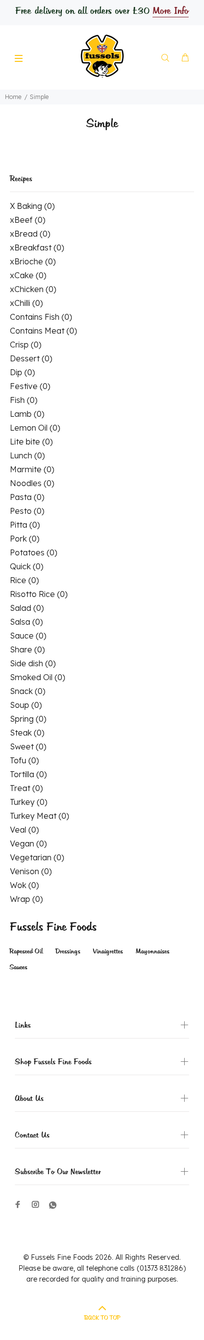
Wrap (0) (26, 898)
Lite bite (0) (31, 442)
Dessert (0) (31, 358)
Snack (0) (28, 691)
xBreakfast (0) (37, 247)
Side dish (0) (33, 663)
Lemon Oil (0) (35, 428)
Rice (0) (24, 580)
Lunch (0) (27, 455)
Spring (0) (28, 719)
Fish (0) (24, 400)
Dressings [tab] (67, 951)
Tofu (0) (24, 760)
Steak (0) (27, 733)
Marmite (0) (32, 469)
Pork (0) (25, 539)
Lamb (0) (27, 414)
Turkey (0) (29, 802)
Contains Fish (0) (41, 317)
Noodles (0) (32, 483)
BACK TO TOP (102, 1318)
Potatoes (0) (33, 552)
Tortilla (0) (28, 774)
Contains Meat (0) (43, 331)
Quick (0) (27, 566)
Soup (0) (26, 705)
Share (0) (27, 649)
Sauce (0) (28, 636)
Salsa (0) (26, 622)
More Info (170, 11)
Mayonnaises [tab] (152, 951)
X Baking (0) (32, 206)
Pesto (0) (27, 511)
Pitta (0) (25, 525)
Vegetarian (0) (37, 857)
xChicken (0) (33, 289)
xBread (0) (30, 234)
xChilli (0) (26, 303)
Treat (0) (26, 788)
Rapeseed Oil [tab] (26, 951)
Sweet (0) (28, 746)
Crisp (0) (26, 344)
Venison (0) (31, 871)
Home (13, 96)
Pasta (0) (27, 497)
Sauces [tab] (18, 967)
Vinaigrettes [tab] (108, 951)
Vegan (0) (28, 843)
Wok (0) (24, 885)
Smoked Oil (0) (37, 677)
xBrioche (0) (33, 261)
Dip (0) (22, 372)
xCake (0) (28, 275)
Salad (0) (27, 608)
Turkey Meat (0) (39, 816)
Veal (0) (24, 830)
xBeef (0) (28, 220)
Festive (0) (30, 386)
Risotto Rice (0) (39, 594)
